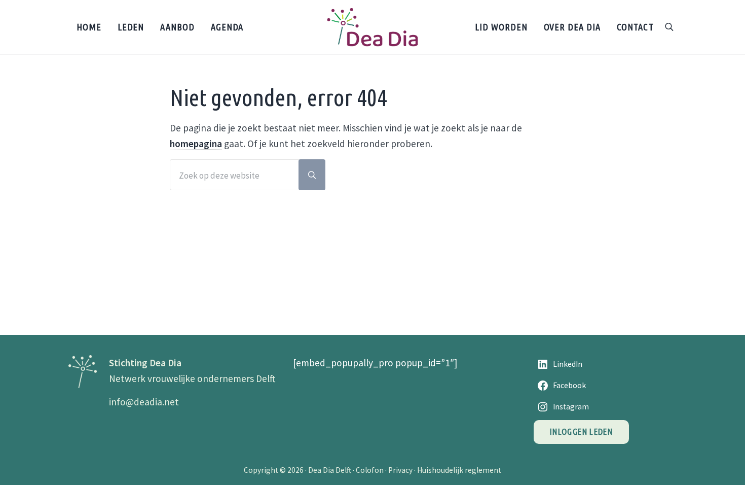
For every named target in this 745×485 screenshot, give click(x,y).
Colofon (370, 470)
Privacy (400, 470)
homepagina (196, 143)
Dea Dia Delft (329, 470)
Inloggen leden (581, 431)
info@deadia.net (144, 402)
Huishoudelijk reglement (459, 470)
